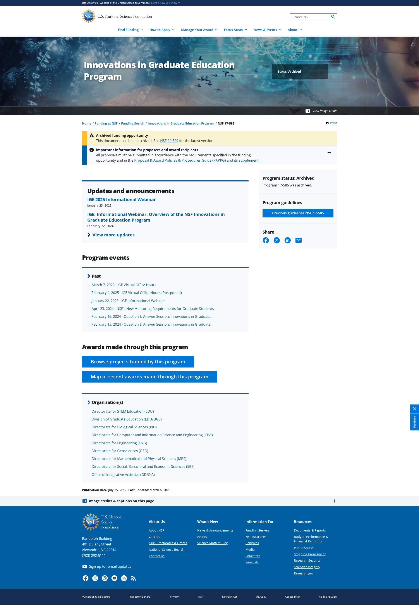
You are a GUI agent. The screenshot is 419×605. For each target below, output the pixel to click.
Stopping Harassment (310, 554)
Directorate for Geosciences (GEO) (120, 450)
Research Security (307, 560)
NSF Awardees (256, 537)
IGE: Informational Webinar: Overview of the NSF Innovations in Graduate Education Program (156, 217)
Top (409, 473)
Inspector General (140, 596)
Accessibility (292, 596)
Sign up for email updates (110, 566)
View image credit (325, 111)
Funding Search (132, 123)
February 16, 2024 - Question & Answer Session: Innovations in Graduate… (152, 316)
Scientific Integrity (307, 567)
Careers (154, 537)
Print (333, 123)
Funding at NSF (106, 123)
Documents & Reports (310, 530)
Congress (252, 543)
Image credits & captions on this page (121, 501)
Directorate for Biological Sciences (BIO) (124, 427)
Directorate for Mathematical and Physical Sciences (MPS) (139, 458)
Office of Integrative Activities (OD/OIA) (123, 474)
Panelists (252, 562)
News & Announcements (215, 530)
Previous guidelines (298, 213)
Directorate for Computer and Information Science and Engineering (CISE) (152, 434)
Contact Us (157, 556)
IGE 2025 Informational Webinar (121, 199)
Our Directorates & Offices (168, 543)
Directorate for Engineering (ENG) (119, 443)
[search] (333, 16)
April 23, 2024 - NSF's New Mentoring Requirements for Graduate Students (153, 308)
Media (250, 549)
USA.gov (261, 596)
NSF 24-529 (169, 140)
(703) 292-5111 (94, 555)
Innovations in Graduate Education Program (181, 123)
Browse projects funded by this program (138, 361)
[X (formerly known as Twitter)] (95, 578)
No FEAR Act (229, 596)
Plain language (328, 596)
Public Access (304, 548)
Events (202, 537)
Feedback (414, 422)
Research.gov (303, 573)
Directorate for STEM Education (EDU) (123, 411)
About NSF (156, 530)
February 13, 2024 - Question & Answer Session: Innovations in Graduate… (152, 324)
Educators (253, 556)
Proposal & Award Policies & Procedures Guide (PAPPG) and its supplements (197, 160)
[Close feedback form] (414, 409)
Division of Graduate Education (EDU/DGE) (127, 419)
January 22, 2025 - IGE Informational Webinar (128, 300)
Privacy (174, 596)
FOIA (200, 596)
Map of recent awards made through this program (149, 376)
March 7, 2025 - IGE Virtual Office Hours (124, 284)
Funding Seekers (258, 530)
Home (86, 123)
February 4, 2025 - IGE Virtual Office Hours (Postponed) (137, 292)
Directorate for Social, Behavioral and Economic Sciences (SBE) (143, 466)
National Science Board (166, 549)
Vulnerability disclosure (96, 596)
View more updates (114, 235)
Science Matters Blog (212, 543)
